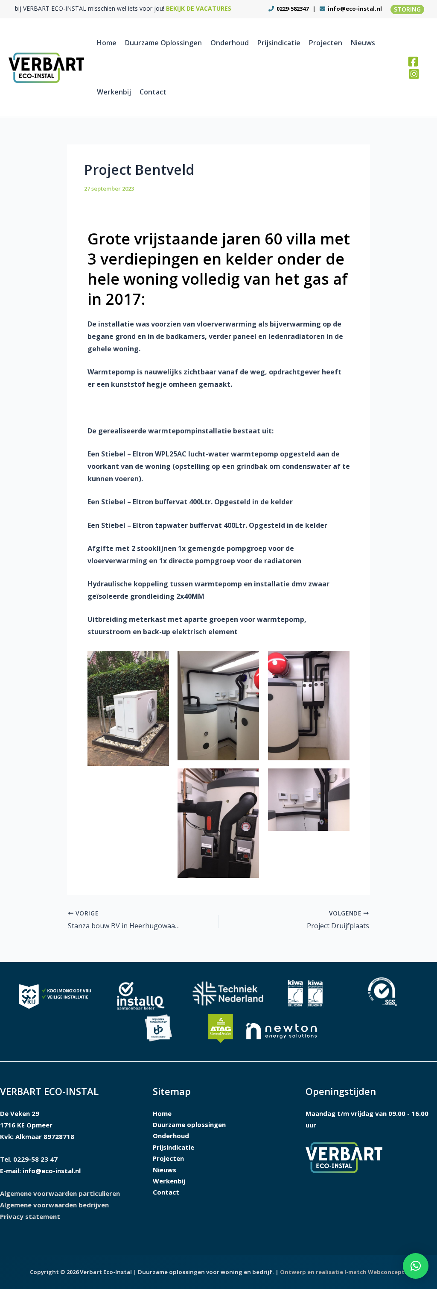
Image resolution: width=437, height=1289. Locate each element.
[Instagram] (414, 74)
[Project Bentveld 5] (309, 799)
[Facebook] (413, 62)
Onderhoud (229, 42)
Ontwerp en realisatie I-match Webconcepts (344, 1272)
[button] (407, 9)
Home (107, 42)
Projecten (325, 42)
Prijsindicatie (278, 42)
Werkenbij (114, 92)
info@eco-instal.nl (355, 8)
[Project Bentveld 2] (218, 705)
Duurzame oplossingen (163, 42)
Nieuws (363, 42)
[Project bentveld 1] (128, 708)
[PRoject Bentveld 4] (218, 823)
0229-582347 (292, 8)
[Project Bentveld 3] (309, 705)
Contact (153, 92)
